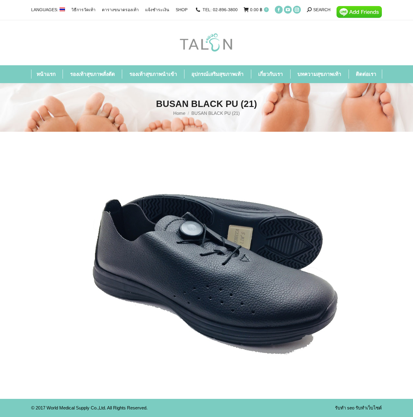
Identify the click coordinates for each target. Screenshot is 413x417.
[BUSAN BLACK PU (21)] (207, 264)
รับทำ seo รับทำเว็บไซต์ (358, 407)
